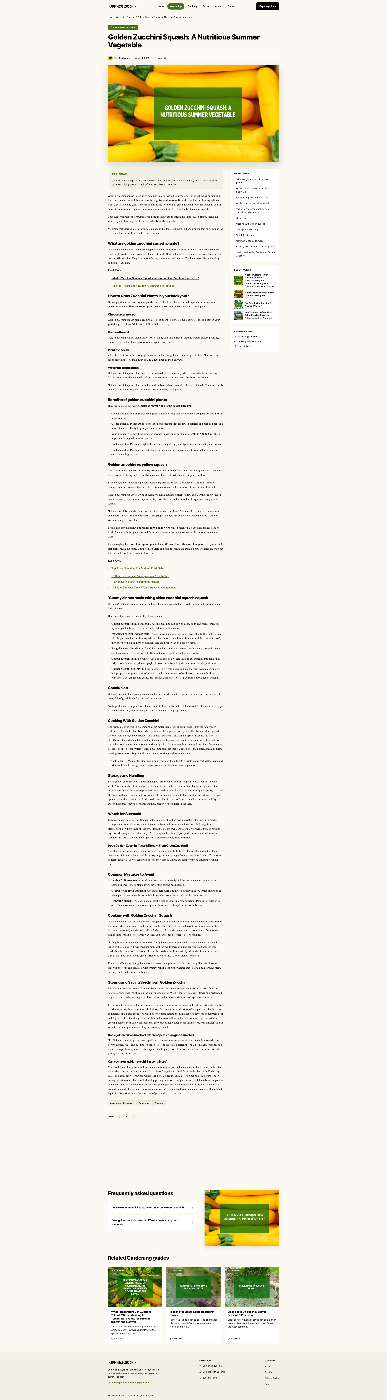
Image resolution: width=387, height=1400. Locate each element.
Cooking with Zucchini (249, 341)
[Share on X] (126, 1116)
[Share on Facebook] (119, 1116)
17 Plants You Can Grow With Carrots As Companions (143, 587)
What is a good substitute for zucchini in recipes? (259, 294)
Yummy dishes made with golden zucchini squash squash (252, 211)
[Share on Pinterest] (133, 1116)
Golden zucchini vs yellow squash (252, 203)
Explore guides (267, 6)
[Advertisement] (193, 1159)
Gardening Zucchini (125, 17)
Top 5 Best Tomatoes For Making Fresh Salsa (137, 568)
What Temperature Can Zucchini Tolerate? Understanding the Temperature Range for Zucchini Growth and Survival (259, 280)
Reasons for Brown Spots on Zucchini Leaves (192, 1313)
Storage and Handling (247, 229)
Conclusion (241, 218)
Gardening (176, 6)
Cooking (192, 6)
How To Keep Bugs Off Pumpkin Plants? (135, 582)
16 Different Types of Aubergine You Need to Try (140, 576)
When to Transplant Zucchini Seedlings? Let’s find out (143, 286)
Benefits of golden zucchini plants (253, 197)
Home (161, 6)
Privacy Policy (272, 1378)
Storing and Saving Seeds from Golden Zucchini (255, 254)
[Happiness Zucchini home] (123, 6)
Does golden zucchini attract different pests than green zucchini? (144, 1222)
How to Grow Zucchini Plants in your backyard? (254, 190)
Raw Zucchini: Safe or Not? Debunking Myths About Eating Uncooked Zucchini (258, 315)
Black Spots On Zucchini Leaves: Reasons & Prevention (247, 1313)
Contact (232, 6)
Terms (268, 1384)
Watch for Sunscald (245, 235)
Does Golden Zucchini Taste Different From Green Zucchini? (147, 1207)
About (218, 6)
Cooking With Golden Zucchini (251, 223)
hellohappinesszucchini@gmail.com (131, 1382)
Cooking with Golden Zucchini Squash (255, 246)
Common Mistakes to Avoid (249, 241)
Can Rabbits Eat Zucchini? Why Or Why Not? (257, 304)
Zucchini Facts (245, 346)
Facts (206, 6)
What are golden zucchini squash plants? (252, 181)
